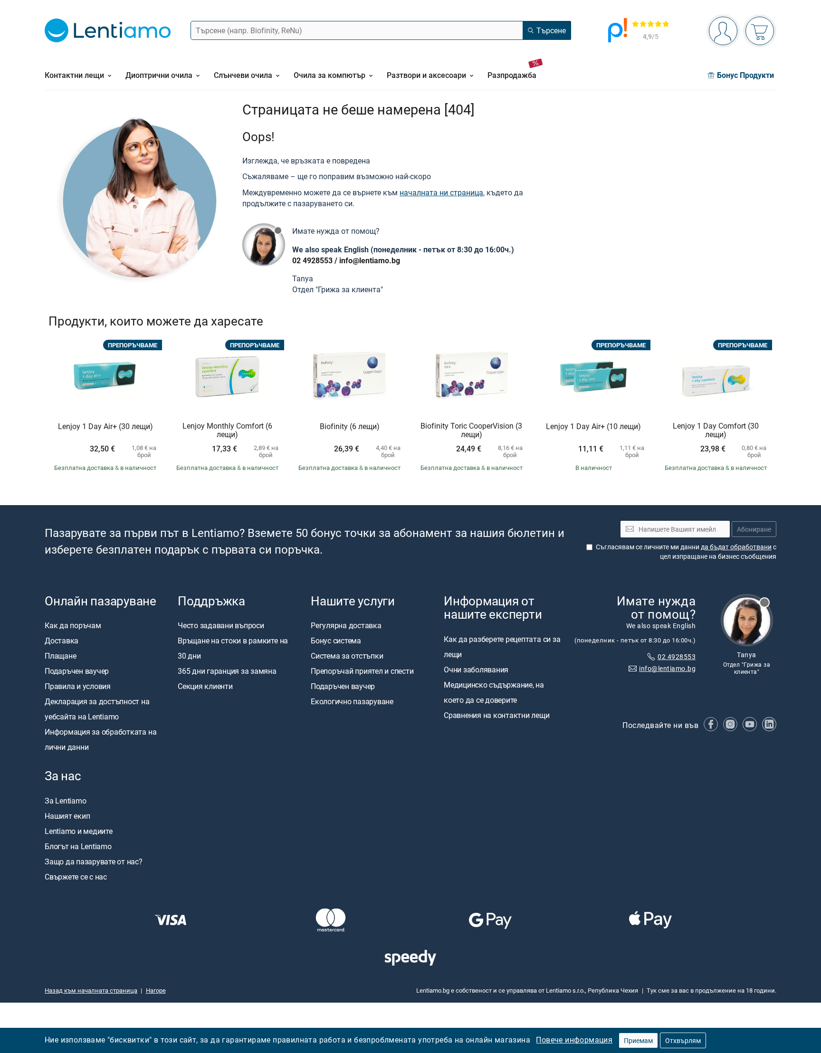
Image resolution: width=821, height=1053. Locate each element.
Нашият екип (67, 816)
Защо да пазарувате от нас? (94, 861)
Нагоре (156, 990)
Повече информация (574, 1039)
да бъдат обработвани (736, 547)
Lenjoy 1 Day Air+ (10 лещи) (593, 426)
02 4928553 (312, 260)
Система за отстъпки (347, 656)
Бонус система (336, 641)
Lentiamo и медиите (79, 831)
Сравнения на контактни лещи (497, 715)
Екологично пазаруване (352, 702)
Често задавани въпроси (221, 626)
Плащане (60, 656)
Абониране (754, 529)
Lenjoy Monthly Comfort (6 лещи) (227, 430)
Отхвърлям (683, 1040)
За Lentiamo (65, 800)
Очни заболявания (476, 669)
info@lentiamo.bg (369, 260)
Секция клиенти (205, 686)
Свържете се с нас (76, 876)
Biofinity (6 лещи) (350, 426)
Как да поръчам (73, 626)
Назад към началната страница (91, 990)
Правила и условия (78, 686)
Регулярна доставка (346, 626)
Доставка (61, 641)
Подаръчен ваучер (77, 671)
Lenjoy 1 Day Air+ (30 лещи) (105, 426)
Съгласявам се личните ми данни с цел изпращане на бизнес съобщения (686, 552)
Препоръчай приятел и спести (362, 671)
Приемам (638, 1040)
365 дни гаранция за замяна (227, 671)
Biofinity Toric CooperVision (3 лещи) (471, 430)
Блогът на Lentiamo (78, 846)
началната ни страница (441, 192)
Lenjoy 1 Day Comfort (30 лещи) (716, 430)
